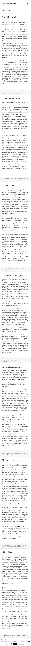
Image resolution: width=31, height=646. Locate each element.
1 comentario (21, 546)
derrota (24, 358)
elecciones (23, 452)
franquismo (4, 93)
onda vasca (4, 546)
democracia (18, 91)
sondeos (9, 546)
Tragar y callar (9, 185)
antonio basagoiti (19, 358)
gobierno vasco (5, 360)
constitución (18, 178)
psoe (5, 454)
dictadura (23, 178)
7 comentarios (6, 361)
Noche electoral (9, 460)
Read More (21, 644)
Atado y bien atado (11, 98)
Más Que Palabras (9, 3)
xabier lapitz (13, 546)
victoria (18, 360)
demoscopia (19, 635)
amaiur (17, 452)
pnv (27, 453)
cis (19, 452)
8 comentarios (11, 454)
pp (5, 270)
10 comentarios (7, 636)
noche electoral (24, 545)
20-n (15, 91)
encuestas (24, 635)
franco (27, 178)
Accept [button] (15, 644)
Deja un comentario (20, 270)
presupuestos (9, 270)
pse (13, 270)
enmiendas (22, 268)
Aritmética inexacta (12, 367)
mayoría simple (23, 453)
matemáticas (9, 453)
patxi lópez (11, 360)
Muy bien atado (9, 17)
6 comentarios (16, 179)
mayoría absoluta (16, 453)
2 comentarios (16, 93)
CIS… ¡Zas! (7, 552)
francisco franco (24, 91)
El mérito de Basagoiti (12, 275)
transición (9, 93)
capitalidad (17, 268)
